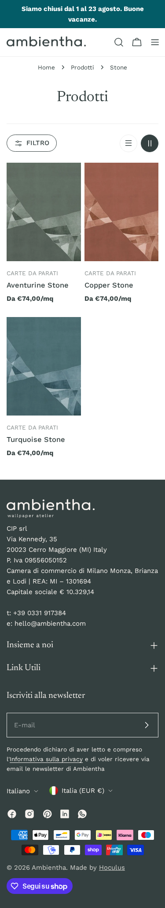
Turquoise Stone (36, 439)
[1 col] (128, 143)
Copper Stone (108, 285)
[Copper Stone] (121, 212)
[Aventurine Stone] (44, 212)
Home (46, 67)
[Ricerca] (119, 42)
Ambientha (49, 868)
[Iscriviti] (147, 725)
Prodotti (82, 67)
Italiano (18, 791)
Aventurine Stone (38, 285)
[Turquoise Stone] (44, 366)
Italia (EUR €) (83, 791)
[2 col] (149, 143)
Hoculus (112, 868)
